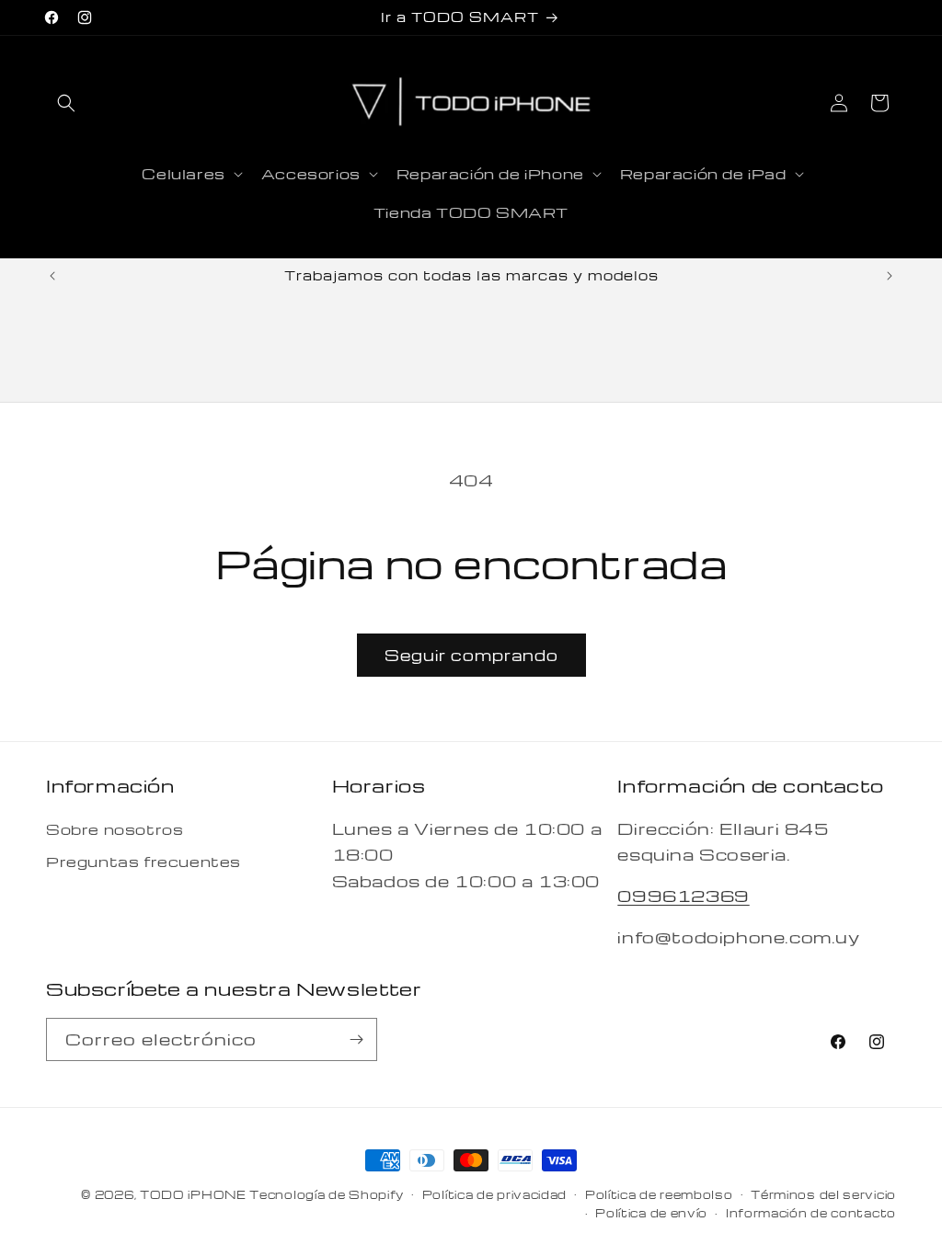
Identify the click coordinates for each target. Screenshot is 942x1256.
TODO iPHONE (193, 1194)
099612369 (683, 895)
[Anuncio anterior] (52, 275)
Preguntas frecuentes (143, 861)
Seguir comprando (471, 655)
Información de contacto (811, 1212)
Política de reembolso (659, 1194)
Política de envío (651, 1212)
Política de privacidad (494, 1194)
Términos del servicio (823, 1194)
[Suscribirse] (356, 1039)
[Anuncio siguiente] (889, 275)
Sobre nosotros (114, 829)
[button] (66, 103)
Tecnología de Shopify (326, 1194)
